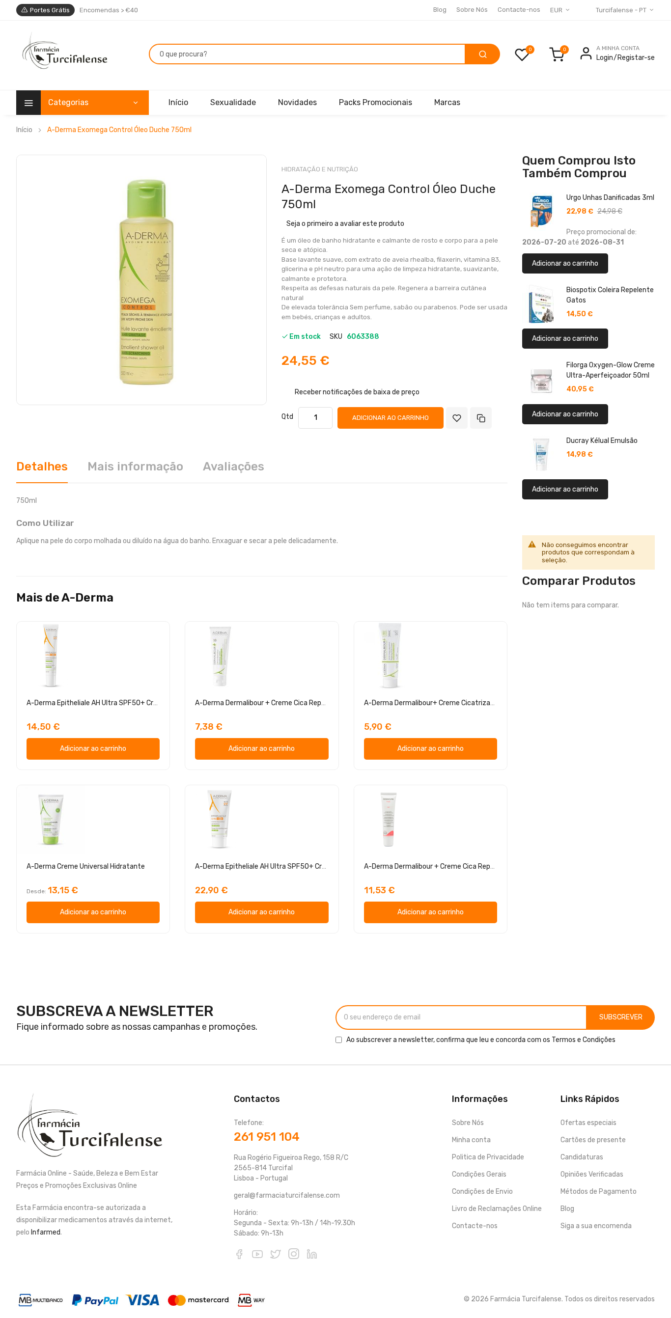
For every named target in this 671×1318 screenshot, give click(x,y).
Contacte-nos (519, 9)
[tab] (42, 470)
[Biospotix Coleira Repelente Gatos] (541, 304)
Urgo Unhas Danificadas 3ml (610, 197)
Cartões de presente (593, 1140)
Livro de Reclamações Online (497, 1209)
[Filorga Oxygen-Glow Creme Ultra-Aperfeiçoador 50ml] (541, 379)
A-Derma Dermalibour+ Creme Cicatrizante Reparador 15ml (458, 703)
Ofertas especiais (588, 1123)
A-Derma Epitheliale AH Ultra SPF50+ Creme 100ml (276, 866)
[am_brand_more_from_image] (93, 656)
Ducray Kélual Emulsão (602, 441)
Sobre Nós (472, 9)
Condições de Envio (482, 1191)
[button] (261, 523)
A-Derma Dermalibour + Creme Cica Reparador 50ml (277, 703)
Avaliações (233, 466)
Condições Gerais (479, 1174)
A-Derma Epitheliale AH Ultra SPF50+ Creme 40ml (106, 703)
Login (604, 58)
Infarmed (45, 1232)
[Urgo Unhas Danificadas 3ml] (541, 211)
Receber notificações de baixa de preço (357, 392)
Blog (440, 9)
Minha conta (471, 1140)
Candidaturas (581, 1157)
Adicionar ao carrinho (565, 263)
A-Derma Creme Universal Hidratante (86, 866)
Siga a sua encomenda (596, 1226)
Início (24, 130)
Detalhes (42, 466)
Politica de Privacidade (488, 1157)
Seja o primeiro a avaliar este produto (345, 224)
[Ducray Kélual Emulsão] (541, 455)
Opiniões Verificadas (591, 1174)
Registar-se (636, 58)
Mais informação (135, 466)
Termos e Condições (583, 1040)
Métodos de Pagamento (598, 1191)
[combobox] (307, 54)
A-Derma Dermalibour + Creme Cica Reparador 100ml (448, 866)
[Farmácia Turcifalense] (63, 55)
